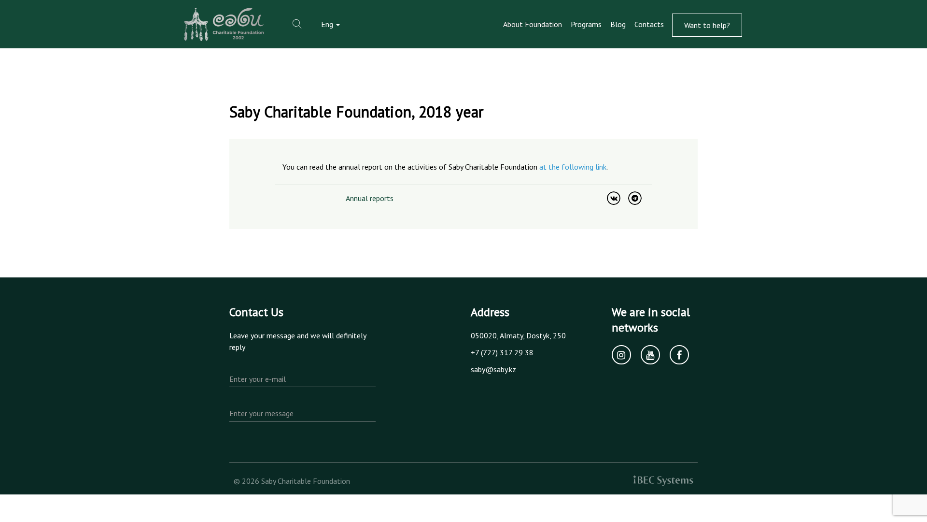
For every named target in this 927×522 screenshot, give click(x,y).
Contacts (649, 24)
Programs (586, 24)
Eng (328, 24)
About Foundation (532, 24)
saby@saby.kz (493, 369)
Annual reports (369, 198)
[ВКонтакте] (613, 198)
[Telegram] (635, 198)
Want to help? (707, 25)
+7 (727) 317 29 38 (502, 352)
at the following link (572, 167)
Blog (618, 24)
